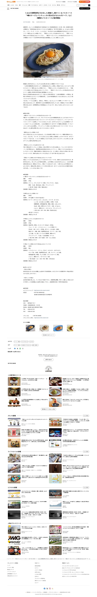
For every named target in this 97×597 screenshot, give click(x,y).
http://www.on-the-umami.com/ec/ (42, 290)
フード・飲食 (17, 341)
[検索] (89, 5)
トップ (8, 558)
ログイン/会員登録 (85, 1)
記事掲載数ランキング (12, 573)
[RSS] (52, 588)
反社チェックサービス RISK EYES (69, 576)
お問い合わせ (48, 359)
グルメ (16, 5)
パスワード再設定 (38, 570)
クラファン (63, 5)
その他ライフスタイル (26, 345)
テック (49, 5)
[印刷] (22, 348)
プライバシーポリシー (53, 592)
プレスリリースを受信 (72, 1)
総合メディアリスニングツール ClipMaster (71, 567)
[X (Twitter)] (17, 348)
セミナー (36, 582)
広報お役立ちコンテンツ (12, 575)
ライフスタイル (34, 5)
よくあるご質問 (38, 574)
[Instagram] (50, 588)
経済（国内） (35, 345)
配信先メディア (10, 569)
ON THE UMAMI (26, 22)
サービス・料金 (10, 567)
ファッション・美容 (26, 5)
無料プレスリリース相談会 (40, 580)
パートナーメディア (11, 571)
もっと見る (86, 415)
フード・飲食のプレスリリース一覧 (19, 558)
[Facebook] (15, 348)
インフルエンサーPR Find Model (69, 570)
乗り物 (58, 5)
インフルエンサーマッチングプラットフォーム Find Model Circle (75, 574)
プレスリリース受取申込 (40, 578)
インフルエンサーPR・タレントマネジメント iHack (73, 572)
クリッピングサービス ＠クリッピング (70, 565)
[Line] (20, 348)
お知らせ (36, 576)
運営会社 (28, 592)
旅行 (20, 5)
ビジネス (45, 5)
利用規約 (45, 592)
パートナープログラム (37, 592)
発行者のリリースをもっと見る (48, 409)
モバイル (54, 5)
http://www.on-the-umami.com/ (41, 317)
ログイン (36, 567)
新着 (8, 5)
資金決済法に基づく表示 (65, 592)
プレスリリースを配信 (60, 1)
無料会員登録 (37, 565)
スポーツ (41, 5)
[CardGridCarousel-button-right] (73, 328)
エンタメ (12, 5)
